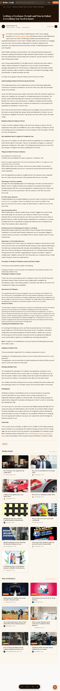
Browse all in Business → (51, 578)
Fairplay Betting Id (11, 25)
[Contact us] (55, 687)
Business (9, 7)
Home (4, 7)
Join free (55, 2)
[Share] (37, 686)
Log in (49, 2)
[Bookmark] (33, 686)
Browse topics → (53, 451)
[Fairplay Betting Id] (3, 26)
